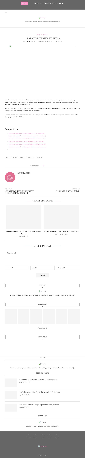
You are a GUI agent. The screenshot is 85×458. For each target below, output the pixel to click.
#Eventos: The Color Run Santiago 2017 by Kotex (23, 233)
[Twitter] (39, 7)
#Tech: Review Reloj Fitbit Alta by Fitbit (61, 232)
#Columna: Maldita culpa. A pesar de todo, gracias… (39, 405)
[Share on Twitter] (49, 165)
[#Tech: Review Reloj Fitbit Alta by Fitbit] (61, 217)
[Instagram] (42, 7)
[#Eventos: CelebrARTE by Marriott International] (11, 383)
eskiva (8, 157)
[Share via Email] (54, 165)
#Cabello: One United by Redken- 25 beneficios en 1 (39, 392)
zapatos (39, 157)
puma (15, 157)
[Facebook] (37, 7)
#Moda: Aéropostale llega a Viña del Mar (48, 3)
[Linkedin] (47, 7)
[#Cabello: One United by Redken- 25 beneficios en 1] (11, 395)
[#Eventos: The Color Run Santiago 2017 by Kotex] (23, 217)
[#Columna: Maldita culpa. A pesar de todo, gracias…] (11, 408)
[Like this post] (45, 165)
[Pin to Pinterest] (52, 165)
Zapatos (45, 34)
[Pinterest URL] (10, 317)
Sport (38, 34)
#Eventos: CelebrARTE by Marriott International (38, 380)
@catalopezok (42, 328)
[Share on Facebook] (47, 165)
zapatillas (30, 157)
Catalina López (30, 41)
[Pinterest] (45, 7)
